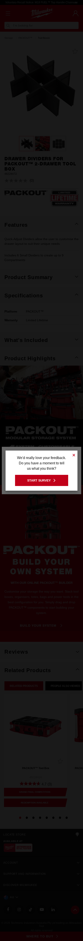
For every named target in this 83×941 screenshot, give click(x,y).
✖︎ (73, 454)
